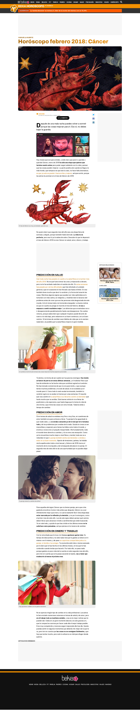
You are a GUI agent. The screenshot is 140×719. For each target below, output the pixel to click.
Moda (36, 684)
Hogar (71, 684)
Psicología (85, 684)
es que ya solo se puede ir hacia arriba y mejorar (54, 173)
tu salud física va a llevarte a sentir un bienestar (68, 397)
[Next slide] (117, 276)
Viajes (101, 684)
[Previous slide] (101, 276)
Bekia (31, 6)
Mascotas (94, 684)
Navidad (108, 684)
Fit (48, 684)
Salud (77, 684)
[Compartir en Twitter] (93, 114)
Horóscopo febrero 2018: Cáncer (66, 5)
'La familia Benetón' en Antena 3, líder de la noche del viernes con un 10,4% (53, 11)
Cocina (65, 684)
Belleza (42, 684)
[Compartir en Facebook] (93, 118)
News (31, 684)
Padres (59, 684)
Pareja (52, 684)
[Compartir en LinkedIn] (93, 122)
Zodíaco (49, 6)
